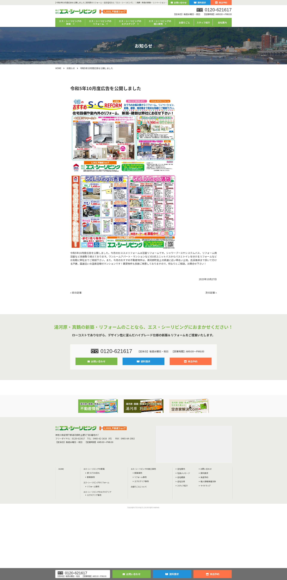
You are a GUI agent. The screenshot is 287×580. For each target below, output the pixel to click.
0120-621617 (116, 351)
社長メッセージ (183, 473)
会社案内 (222, 22)
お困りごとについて (139, 487)
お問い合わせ (180, 2)
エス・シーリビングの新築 (94, 469)
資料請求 (201, 2)
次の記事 (210, 292)
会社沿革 (181, 481)
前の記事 (77, 292)
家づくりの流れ (93, 473)
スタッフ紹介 (203, 22)
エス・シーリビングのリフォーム (96, 482)
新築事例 (91, 477)
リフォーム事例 (93, 486)
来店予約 (223, 2)
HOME (58, 68)
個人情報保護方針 (208, 481)
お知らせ (71, 68)
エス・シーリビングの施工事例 (143, 469)
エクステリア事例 (94, 495)
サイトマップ (205, 485)
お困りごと (184, 22)
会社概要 (181, 477)
